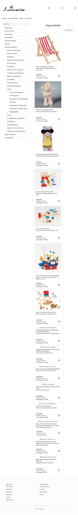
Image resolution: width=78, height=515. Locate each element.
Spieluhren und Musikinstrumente (16, 131)
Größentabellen (43, 492)
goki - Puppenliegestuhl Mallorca (45, 66)
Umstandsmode (9, 137)
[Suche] (62, 8)
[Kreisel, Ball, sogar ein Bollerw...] (48, 189)
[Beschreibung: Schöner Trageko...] (48, 457)
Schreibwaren (11, 121)
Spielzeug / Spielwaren (11, 47)
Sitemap (42, 494)
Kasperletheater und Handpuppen (19, 99)
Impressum (9, 494)
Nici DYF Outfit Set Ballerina (43, 406)
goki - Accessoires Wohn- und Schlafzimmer (48, 275)
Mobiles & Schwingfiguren (14, 76)
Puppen (9, 89)
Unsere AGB (9, 492)
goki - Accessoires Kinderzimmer (45, 191)
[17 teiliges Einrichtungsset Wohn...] (48, 273)
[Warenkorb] (75, 8)
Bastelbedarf (10, 57)
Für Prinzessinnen (14, 95)
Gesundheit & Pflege (10, 40)
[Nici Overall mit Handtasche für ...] (48, 384)
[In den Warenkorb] (59, 76)
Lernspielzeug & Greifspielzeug (15, 73)
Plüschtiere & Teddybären (14, 86)
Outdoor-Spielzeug (12, 82)
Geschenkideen (9, 37)
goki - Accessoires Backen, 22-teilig (45, 312)
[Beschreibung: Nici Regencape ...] (48, 151)
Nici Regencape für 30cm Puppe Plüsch (47, 154)
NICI (56, 111)
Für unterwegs (8, 34)
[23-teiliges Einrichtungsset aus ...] (48, 366)
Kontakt (8, 497)
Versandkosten (9, 486)
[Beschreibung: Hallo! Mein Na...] (48, 347)
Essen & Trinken (9, 31)
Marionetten (13, 102)
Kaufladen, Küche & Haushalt (15, 69)
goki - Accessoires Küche (43, 228)
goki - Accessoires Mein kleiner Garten (46, 424)
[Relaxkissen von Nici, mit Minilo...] (48, 439)
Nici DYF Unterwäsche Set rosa (44, 110)
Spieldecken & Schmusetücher (15, 128)
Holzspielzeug (11, 66)
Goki (41, 70)
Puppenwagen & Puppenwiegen (18, 108)
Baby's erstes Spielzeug (13, 50)
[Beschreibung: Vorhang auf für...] (48, 107)
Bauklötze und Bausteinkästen (15, 60)
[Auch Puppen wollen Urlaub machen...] (48, 64)
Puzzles (9, 115)
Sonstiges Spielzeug (12, 124)
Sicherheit (7, 44)
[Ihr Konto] (49, 8)
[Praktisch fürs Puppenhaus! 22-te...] (48, 310)
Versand (44, 76)
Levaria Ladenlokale (45, 486)
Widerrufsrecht (9, 500)
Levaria (41, 509)
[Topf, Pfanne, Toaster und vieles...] (48, 226)
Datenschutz (9, 489)
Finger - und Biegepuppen (17, 92)
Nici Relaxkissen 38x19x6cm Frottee (46, 441)
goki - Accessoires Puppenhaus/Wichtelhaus (48, 369)
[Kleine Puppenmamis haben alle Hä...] (48, 327)
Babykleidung (8, 27)
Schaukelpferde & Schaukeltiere (16, 118)
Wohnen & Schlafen (10, 134)
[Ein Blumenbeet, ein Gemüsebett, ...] (48, 421)
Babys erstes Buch (12, 53)
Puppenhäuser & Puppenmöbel (18, 105)
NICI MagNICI (11, 79)
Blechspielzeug (11, 63)
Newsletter (42, 489)
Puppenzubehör (14, 111)
